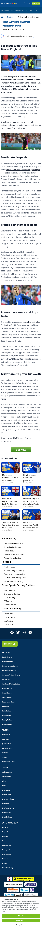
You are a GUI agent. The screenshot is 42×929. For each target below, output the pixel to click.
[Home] (2, 17)
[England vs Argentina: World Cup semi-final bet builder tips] (31, 514)
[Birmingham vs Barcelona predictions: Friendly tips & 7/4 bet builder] (31, 467)
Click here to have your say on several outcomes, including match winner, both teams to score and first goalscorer (21, 125)
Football (10, 17)
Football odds (9, 567)
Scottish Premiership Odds (15, 578)
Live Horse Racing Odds (14, 554)
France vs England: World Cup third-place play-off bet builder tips (31, 501)
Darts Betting (9, 597)
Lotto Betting (9, 590)
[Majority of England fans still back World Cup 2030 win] (10, 491)
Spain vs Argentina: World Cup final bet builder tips (10, 525)
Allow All (21, 916)
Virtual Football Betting (13, 581)
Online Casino (9, 617)
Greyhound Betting (12, 594)
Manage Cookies (21, 925)
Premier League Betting (14, 570)
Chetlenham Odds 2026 (13, 543)
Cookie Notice (19, 908)
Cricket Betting (10, 604)
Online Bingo (9, 613)
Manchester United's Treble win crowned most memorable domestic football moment (10, 478)
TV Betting (8, 601)
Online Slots (9, 624)
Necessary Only (21, 920)
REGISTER (36, 3)
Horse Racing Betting (13, 547)
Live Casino (8, 621)
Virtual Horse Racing (12, 558)
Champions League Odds (14, 574)
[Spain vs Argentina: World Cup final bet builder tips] (10, 514)
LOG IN (27, 3)
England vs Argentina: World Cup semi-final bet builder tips (31, 525)
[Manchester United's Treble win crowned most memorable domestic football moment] (10, 467)
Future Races (9, 551)
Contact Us (9, 644)
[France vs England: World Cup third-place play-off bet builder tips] (31, 491)
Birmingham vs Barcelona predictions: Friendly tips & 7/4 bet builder (31, 478)
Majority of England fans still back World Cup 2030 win (9, 501)
